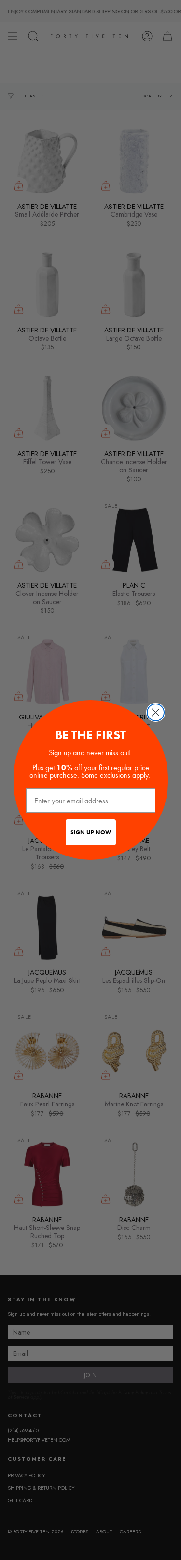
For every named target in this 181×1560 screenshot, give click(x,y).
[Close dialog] (155, 712)
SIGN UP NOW (90, 832)
